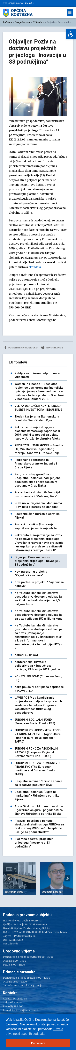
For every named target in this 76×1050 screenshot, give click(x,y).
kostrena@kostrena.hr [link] (26, 1010)
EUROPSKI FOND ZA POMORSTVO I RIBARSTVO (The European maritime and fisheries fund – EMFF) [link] (38, 768)
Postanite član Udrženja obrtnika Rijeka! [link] (37, 515)
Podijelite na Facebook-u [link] (23, 347)
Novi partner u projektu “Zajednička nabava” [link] (39, 584)
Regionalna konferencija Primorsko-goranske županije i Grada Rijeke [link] (36, 463)
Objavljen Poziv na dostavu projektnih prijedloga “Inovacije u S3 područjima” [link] (37, 561)
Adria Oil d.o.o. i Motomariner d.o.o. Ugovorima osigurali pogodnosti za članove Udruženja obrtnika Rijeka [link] (39, 810)
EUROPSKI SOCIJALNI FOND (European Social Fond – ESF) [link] (35, 721)
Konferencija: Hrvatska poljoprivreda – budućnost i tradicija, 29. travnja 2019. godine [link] (37, 665)
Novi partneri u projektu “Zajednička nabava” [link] (31, 573)
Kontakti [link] (29, 3)
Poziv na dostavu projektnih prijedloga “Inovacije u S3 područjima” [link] (34, 842)
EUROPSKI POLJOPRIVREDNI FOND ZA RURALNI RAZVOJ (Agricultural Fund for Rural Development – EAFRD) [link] (38, 735)
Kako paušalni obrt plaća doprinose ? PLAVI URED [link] (39, 688)
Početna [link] (7, 22)
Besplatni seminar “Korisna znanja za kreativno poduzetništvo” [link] (38, 783)
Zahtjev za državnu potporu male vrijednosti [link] (37, 375)
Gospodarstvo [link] (22, 22)
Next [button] (67, 878)
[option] (19, 878)
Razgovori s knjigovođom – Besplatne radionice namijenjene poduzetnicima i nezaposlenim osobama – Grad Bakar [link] (38, 480)
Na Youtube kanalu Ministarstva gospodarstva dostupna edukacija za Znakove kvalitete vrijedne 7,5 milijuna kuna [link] (38, 598)
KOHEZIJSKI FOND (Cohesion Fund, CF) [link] (38, 678)
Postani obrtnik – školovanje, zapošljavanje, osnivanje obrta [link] (36, 526)
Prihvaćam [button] (38, 1043)
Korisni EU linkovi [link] (26, 655)
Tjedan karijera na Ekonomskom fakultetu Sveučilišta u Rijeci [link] (37, 418)
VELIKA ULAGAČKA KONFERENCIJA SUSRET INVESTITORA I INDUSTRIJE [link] (38, 407)
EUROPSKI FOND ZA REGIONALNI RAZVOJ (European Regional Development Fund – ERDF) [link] (36, 752)
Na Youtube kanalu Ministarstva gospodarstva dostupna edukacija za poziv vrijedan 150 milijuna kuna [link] (39, 614)
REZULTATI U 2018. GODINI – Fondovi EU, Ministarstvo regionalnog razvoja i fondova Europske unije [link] (39, 449)
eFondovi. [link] (35, 267)
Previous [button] (8, 878)
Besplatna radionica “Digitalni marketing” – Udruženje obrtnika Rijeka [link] (37, 795)
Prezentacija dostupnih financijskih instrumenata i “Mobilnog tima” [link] (39, 494)
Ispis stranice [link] (54, 347)
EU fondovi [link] (38, 22)
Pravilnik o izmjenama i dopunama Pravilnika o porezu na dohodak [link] (38, 505)
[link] (71, 34)
